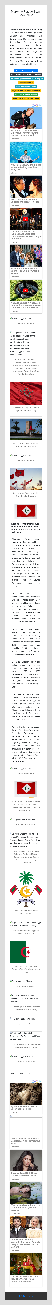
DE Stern (23, 1296)
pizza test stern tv (26, 83)
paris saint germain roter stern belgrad (27, 79)
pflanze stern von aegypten (26, 71)
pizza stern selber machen (26, 95)
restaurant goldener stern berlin (26, 98)
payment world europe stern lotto (26, 91)
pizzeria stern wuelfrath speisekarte (26, 75)
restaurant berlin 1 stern (26, 87)
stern (31, 1296)
